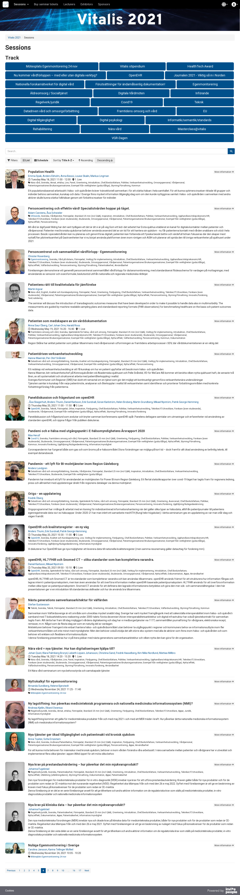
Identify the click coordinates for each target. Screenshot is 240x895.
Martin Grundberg (143, 402)
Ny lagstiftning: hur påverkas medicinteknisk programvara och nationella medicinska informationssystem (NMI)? (110, 703)
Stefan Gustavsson (38, 604)
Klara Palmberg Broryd (55, 653)
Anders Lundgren (37, 468)
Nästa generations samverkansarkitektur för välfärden (68, 600)
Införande (202, 93)
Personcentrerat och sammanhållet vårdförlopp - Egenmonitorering (77, 252)
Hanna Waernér (36, 358)
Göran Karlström (106, 402)
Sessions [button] (20, 4)
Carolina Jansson (37, 849)
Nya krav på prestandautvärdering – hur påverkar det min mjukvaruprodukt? (83, 764)
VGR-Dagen (120, 138)
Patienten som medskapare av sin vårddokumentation (67, 321)
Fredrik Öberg (35, 498)
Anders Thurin (55, 402)
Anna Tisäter (35, 739)
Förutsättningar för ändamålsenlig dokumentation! (130, 84)
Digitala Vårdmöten (131, 93)
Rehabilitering (42, 129)
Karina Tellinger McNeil (60, 849)
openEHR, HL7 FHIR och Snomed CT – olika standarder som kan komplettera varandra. (91, 559)
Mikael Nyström (162, 402)
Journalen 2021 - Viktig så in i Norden (199, 75)
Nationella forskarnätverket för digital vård (45, 84)
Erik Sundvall (89, 402)
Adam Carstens (37, 212)
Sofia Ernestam (52, 739)
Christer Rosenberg (39, 256)
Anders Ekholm (51, 176)
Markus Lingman (99, 176)
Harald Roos (73, 325)
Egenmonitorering (205, 84)
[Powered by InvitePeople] (222, 891)
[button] (224, 4)
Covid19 (126, 102)
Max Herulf (34, 435)
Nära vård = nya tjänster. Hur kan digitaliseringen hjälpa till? (71, 648)
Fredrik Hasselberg (126, 653)
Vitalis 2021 (14, 37)
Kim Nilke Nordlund (148, 653)
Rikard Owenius (54, 707)
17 (80, 870)
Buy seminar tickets (46, 4)
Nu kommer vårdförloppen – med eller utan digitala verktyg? (55, 75)
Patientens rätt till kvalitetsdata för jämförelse (62, 284)
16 (74, 870)
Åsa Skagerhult (37, 402)
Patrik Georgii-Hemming (185, 402)
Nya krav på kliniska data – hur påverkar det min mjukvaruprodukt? (76, 805)
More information (223, 172)
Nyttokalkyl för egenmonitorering (52, 681)
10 (63, 870)
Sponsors (104, 4)
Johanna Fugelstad (38, 768)
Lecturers (69, 4)
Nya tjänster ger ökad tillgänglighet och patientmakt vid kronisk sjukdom (81, 734)
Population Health (41, 172)
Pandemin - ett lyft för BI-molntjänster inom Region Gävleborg (73, 464)
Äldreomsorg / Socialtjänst (48, 93)
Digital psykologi (111, 120)
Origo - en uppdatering (44, 493)
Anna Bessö (67, 176)
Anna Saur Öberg (37, 325)
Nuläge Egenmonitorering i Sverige (53, 845)
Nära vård (114, 129)
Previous (11, 870)
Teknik (198, 102)
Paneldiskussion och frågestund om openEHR (61, 397)
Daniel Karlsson (72, 402)
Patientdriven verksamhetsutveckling (55, 354)
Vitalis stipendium (132, 66)
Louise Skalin (82, 176)
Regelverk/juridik (47, 102)
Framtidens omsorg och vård (137, 111)
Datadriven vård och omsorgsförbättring (51, 111)
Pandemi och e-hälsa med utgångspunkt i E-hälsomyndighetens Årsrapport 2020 (86, 431)
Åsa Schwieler (54, 212)
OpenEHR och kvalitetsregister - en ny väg (58, 527)
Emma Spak (35, 176)
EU (205, 111)
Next (87, 870)
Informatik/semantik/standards (190, 120)
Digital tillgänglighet (41, 120)
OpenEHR (135, 75)
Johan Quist (34, 653)
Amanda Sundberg (38, 685)
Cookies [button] (9, 890)
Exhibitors (86, 4)
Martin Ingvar (35, 289)
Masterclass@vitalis (192, 129)
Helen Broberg (124, 402)
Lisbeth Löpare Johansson (83, 653)
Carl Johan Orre (57, 325)
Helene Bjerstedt (59, 685)
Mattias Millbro (167, 653)
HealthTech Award (200, 66)
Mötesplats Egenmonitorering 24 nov (51, 66)
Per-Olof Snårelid (55, 358)
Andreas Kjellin (36, 707)
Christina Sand (107, 653)
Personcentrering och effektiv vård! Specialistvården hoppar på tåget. (79, 208)
